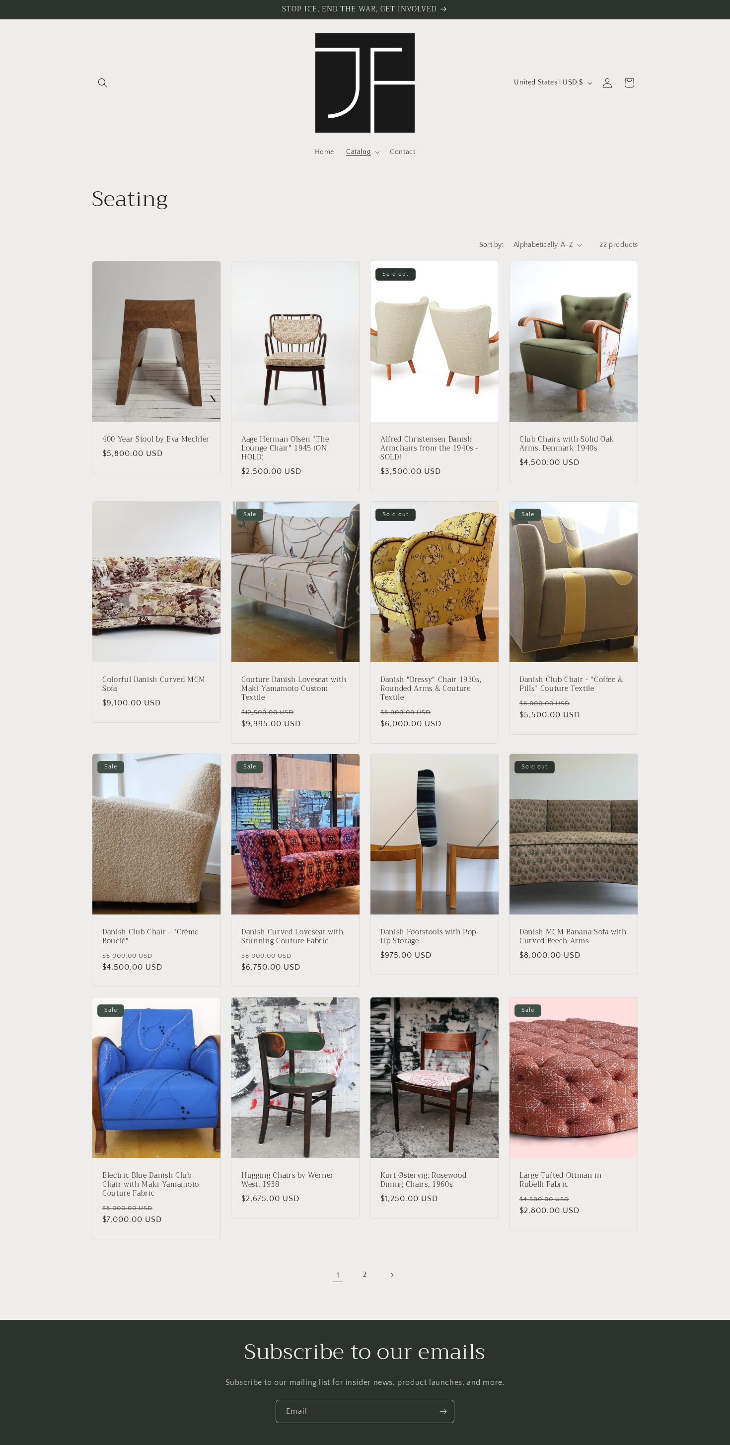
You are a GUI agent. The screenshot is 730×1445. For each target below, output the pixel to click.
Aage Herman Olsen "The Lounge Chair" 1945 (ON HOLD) (285, 448)
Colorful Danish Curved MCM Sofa (154, 684)
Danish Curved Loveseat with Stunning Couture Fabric (292, 937)
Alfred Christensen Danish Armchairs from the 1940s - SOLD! (429, 448)
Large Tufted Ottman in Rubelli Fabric (560, 1180)
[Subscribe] (443, 1411)
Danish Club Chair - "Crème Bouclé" (150, 937)
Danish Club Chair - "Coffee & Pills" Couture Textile (571, 684)
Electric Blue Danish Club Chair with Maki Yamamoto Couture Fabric (150, 1184)
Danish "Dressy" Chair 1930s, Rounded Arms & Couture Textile (430, 688)
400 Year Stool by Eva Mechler (156, 439)
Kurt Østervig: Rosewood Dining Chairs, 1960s (423, 1180)
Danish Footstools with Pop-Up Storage (429, 937)
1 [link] (338, 1275)
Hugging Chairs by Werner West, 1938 (287, 1180)
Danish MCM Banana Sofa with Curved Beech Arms (573, 937)
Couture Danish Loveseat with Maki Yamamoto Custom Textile (293, 688)
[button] (103, 83)
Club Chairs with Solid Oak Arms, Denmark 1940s (566, 444)
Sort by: (491, 245)
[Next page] (392, 1275)
